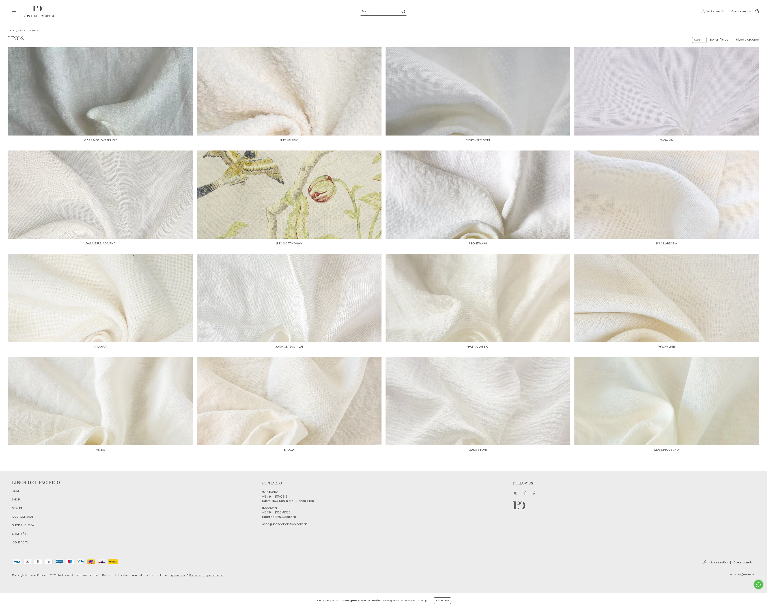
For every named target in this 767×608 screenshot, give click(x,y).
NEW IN (17, 508)
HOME (16, 491)
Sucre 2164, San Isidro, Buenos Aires (288, 501)
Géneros (23, 30)
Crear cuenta (741, 11)
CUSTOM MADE (22, 516)
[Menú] (14, 11)
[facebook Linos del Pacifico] (525, 493)
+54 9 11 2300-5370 (276, 512)
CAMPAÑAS (20, 534)
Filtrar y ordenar (747, 39)
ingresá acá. (177, 575)
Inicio (11, 30)
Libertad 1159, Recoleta (279, 517)
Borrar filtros (719, 39)
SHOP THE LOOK (23, 525)
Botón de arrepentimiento (206, 575)
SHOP (16, 499)
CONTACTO (20, 542)
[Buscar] (403, 11)
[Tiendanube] (742, 575)
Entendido (442, 600)
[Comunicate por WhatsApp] (758, 584)
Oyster (697, 40)
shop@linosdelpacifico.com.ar (284, 524)
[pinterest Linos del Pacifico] (534, 493)
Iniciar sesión (715, 11)
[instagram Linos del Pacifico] (516, 493)
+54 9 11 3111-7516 (274, 496)
